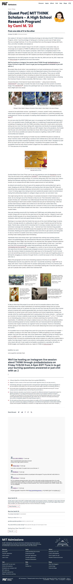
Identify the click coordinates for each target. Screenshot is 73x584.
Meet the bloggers (53, 564)
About (68, 578)
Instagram (68, 579)
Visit (3, 562)
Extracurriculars (22, 34)
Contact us (28, 566)
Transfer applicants (30, 557)
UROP (15, 336)
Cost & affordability (54, 553)
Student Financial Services (56, 557)
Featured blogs (53, 568)
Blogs (13, 9)
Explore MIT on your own (8, 564)
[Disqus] (36, 437)
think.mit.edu (13, 59)
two (31, 170)
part (33, 170)
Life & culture (5, 555)
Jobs (57, 579)
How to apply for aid (54, 555)
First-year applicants (30, 555)
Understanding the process (32, 551)
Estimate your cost (54, 551)
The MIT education (7, 553)
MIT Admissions (12, 539)
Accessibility (46, 579)
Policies (52, 579)
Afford (50, 549)
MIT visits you (5, 570)
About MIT (5, 551)
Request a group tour (7, 572)
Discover (4, 549)
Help (26, 562)
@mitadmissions (53, 62)
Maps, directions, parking (9, 574)
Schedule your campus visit (9, 568)
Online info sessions (7, 566)
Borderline (53, 174)
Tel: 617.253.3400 (61, 578)
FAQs (26, 564)
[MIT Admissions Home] (9, 3)
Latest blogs (52, 566)
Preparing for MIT (30, 553)
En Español (62, 579)
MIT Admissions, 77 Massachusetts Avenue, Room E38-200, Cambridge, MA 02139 (38, 578)
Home (9, 9)
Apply (27, 549)
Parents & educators (30, 559)
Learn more (5, 557)
